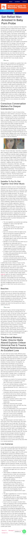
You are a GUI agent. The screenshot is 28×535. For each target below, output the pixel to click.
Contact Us (5, 532)
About (10, 1)
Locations (17, 1)
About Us (4, 530)
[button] (14, 13)
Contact (24, 1)
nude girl (3, 274)
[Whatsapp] (24, 531)
